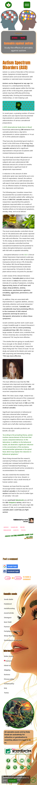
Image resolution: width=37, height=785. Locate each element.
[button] (8, 5)
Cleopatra (12, 502)
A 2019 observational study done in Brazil (17, 127)
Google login (12, 566)
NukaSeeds (20, 500)
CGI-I (26, 255)
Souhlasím (12, 781)
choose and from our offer (19, 535)
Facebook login (13, 571)
